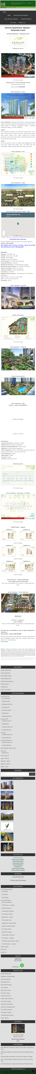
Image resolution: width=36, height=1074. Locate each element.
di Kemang (4, 713)
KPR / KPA (13, 22)
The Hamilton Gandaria (6, 1009)
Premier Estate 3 (5, 684)
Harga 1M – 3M (4, 764)
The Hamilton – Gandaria (8, 938)
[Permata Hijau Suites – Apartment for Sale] (7, 840)
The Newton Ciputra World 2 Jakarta (10, 941)
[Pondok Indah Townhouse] (7, 820)
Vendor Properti (26, 19)
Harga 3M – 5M (4, 761)
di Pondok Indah (6, 710)
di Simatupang (5, 698)
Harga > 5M (4, 758)
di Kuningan (4, 707)
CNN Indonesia (18, 1044)
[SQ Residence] (7, 789)
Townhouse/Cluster (5, 740)
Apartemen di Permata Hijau (7, 976)
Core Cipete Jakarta (6, 929)
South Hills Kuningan (7, 932)
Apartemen (4, 752)
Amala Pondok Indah (6, 670)
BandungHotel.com (5, 982)
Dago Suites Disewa (6, 990)
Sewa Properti (5, 897)
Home (9, 15)
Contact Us (22, 22)
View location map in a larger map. (18, 239)
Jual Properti (5, 894)
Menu (4, 12)
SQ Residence (4, 687)
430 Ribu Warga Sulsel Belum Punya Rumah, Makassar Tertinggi (16, 1056)
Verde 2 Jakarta (4, 1018)
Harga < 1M (4, 766)
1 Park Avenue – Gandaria (8, 905)
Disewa (2, 751)
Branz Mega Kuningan (6, 675)
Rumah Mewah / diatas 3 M (7, 748)
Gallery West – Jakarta (7, 917)
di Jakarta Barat (5, 730)
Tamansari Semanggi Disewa (8, 1007)
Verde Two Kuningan (6, 689)
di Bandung (4, 724)
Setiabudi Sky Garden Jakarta (9, 923)
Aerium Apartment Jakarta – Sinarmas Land (18, 29)
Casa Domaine (4, 987)
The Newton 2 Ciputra (6, 1012)
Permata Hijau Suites (6, 678)
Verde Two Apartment (7, 902)
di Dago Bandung (6, 716)
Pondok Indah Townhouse (7, 681)
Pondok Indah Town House (8, 935)
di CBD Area (5, 701)
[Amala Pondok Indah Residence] (7, 851)
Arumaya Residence (6, 908)
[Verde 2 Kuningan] (7, 830)
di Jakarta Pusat (6, 721)
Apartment (3, 719)
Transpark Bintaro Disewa (7, 1015)
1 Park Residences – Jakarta (9, 944)
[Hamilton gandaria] (7, 809)
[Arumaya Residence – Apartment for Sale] (7, 799)
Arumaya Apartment (5, 673)
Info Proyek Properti (11, 19)
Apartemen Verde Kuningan (8, 926)
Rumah (2, 732)
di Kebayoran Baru (6, 704)
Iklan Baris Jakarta (5, 993)
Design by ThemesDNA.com (18, 1071)
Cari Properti (5, 891)
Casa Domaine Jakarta (7, 914)
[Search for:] (18, 774)
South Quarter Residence (8, 911)
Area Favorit (4, 696)
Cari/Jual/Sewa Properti (20, 15)
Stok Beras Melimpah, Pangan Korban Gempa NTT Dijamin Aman (17, 1063)
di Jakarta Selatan (6, 727)
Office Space (4, 755)
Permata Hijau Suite (6, 920)
